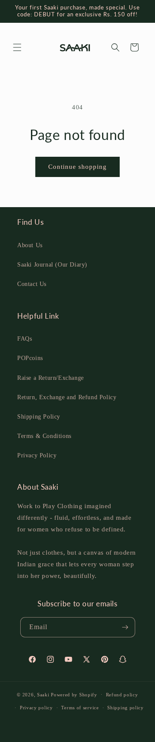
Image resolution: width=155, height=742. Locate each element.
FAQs (24, 338)
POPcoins (30, 358)
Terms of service (80, 707)
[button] (17, 47)
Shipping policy (125, 707)
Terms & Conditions (44, 436)
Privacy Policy (36, 455)
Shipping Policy (38, 416)
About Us (30, 245)
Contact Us (31, 284)
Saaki (43, 694)
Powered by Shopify (74, 694)
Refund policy (122, 694)
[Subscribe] (125, 627)
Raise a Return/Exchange (50, 378)
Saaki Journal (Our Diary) (52, 264)
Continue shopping (77, 166)
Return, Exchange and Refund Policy (66, 397)
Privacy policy (36, 707)
